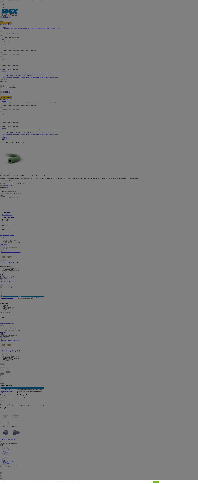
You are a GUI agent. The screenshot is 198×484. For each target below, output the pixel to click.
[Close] (196, 482)
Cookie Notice (92, 481)
